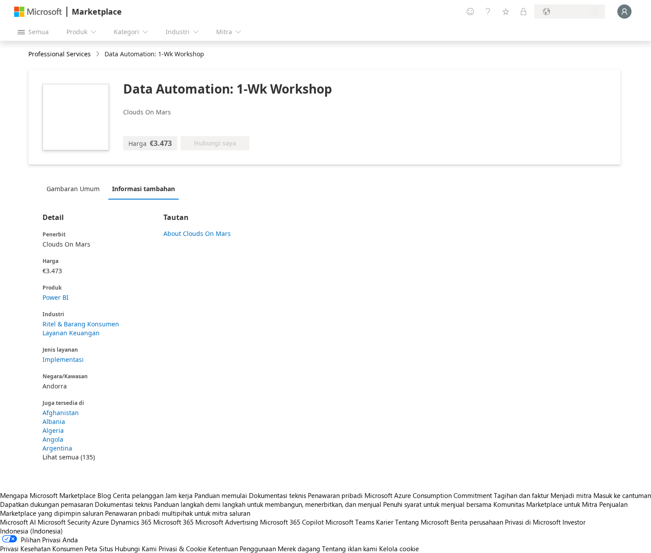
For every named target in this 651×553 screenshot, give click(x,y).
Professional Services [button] (59, 54)
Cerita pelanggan (138, 495)
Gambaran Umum (73, 188)
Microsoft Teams (350, 522)
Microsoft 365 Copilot (292, 522)
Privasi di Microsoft (533, 522)
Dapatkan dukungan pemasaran (46, 504)
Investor (573, 522)
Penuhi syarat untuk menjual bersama (437, 504)
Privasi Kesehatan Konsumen (41, 548)
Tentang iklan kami (349, 548)
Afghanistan (61, 412)
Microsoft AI (18, 522)
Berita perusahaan (476, 522)
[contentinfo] (98, 54)
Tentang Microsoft (422, 522)
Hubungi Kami (136, 548)
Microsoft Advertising (226, 522)
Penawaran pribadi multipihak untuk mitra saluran (177, 513)
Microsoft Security (64, 522)
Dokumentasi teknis (277, 495)
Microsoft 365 (173, 522)
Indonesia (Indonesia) (31, 530)
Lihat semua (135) (69, 457)
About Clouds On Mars (197, 233)
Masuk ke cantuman (622, 495)
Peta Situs (99, 548)
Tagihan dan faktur (521, 495)
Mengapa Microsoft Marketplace (48, 495)
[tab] (75, 188)
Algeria (53, 430)
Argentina (57, 448)
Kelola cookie (399, 548)
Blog (104, 495)
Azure (100, 522)
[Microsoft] (38, 12)
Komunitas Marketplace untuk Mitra (545, 504)
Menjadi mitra (571, 495)
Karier (384, 522)
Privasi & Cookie (182, 548)
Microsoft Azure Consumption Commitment (429, 495)
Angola (53, 439)
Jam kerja (179, 495)
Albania (54, 421)
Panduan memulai (220, 495)
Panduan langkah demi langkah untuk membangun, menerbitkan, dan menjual (267, 504)
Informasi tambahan (143, 188)
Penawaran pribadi (335, 495)
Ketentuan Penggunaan (242, 548)
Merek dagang (299, 548)
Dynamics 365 (131, 522)
